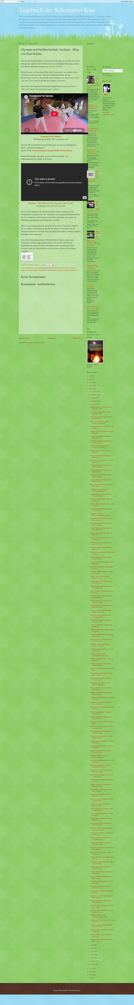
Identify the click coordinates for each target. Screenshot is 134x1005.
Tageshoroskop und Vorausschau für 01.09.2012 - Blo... (100, 408)
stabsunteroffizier (52, 270)
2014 (90, 382)
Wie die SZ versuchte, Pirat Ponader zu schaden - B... (101, 538)
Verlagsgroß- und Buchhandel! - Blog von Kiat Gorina (92, 106)
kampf (59, 268)
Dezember (94, 391)
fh (47, 268)
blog (32, 268)
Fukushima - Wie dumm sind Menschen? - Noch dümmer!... (102, 848)
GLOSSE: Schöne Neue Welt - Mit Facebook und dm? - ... (100, 616)
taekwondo (66, 270)
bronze (36, 268)
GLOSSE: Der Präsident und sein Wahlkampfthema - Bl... (100, 766)
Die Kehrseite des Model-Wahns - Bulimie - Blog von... (102, 698)
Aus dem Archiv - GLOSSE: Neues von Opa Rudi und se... (101, 911)
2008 (90, 978)
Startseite (51, 338)
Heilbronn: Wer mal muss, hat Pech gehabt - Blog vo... (102, 553)
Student (60, 270)
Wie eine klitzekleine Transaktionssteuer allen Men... (102, 563)
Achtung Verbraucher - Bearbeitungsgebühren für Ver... (100, 514)
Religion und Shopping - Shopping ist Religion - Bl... (101, 713)
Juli (92, 945)
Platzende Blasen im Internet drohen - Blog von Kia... (101, 877)
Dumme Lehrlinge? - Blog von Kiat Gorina (93, 307)
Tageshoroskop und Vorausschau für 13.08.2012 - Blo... (100, 718)
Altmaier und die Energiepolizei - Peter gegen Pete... (101, 882)
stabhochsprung (42, 270)
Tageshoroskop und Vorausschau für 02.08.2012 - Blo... (100, 926)
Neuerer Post (24, 338)
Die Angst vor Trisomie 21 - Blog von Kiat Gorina (101, 500)
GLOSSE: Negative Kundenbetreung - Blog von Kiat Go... (101, 597)
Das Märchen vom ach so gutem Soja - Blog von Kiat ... (101, 790)
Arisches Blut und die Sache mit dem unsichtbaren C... (101, 471)
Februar (93, 961)
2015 (90, 379)
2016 (90, 376)
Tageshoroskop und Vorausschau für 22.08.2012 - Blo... (100, 558)
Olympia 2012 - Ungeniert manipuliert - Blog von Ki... (102, 940)
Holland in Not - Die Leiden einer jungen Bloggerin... (102, 432)
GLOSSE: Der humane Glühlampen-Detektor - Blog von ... (101, 611)
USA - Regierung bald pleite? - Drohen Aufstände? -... (101, 814)
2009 (90, 975)
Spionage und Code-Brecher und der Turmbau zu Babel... (101, 606)
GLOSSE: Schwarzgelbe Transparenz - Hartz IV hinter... (101, 524)
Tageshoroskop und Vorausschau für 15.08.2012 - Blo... (100, 679)
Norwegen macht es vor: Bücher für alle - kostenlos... (102, 427)
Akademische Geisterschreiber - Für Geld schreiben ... (102, 761)
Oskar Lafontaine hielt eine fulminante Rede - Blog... (101, 485)
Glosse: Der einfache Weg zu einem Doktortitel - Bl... (100, 413)
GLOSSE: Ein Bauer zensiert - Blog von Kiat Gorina (102, 650)
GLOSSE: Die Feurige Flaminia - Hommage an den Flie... (100, 446)
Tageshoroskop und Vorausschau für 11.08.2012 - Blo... (100, 751)
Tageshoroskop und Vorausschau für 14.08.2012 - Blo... (100, 703)
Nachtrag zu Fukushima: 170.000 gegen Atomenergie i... (101, 834)
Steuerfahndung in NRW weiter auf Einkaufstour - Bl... (100, 795)
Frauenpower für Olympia (51, 136)
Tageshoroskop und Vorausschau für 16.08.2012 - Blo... (100, 640)
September (94, 401)
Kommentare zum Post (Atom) (35, 343)
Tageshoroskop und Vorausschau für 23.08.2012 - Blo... (100, 543)
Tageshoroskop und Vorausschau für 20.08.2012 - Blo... (100, 601)
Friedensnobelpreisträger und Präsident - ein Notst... (102, 780)
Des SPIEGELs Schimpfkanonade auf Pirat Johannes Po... (101, 587)
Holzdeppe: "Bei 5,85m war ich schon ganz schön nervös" (51, 203)
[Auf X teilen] (51, 265)
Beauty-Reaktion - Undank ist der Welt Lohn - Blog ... (101, 906)
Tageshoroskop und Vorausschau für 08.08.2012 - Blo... (100, 805)
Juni (92, 948)
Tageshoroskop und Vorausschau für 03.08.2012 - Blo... (100, 901)
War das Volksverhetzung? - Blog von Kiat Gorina (101, 534)
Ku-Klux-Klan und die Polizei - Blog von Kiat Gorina (102, 930)
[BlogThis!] (49, 265)
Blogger (78, 990)
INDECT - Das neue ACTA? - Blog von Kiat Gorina (101, 659)
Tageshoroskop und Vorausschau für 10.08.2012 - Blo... (100, 771)
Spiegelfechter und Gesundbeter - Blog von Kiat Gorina (101, 809)
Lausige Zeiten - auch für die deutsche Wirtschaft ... (101, 819)
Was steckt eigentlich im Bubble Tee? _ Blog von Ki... (101, 548)
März (92, 958)
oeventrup (72, 268)
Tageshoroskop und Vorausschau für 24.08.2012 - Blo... (100, 529)
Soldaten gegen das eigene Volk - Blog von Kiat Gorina (101, 737)
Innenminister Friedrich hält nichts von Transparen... (101, 872)
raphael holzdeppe (31, 270)
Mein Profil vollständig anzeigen (109, 113)
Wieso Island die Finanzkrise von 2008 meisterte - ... (101, 461)
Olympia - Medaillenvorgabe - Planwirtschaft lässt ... (99, 756)
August (93, 404)
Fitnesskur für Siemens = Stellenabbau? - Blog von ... (102, 567)
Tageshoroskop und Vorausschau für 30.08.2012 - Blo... (100, 437)
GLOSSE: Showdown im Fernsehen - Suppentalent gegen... (101, 829)
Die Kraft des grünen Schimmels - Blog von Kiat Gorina (101, 863)
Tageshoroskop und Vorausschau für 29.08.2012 (100, 451)
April (92, 955)
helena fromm (52, 268)
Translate (109, 75)
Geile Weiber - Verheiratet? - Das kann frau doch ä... (101, 892)
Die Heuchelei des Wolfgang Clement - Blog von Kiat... (101, 674)
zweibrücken (73, 270)
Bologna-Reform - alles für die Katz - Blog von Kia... (101, 688)
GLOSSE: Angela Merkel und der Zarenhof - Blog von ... (100, 645)
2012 (90, 389)
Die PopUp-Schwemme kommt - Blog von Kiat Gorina (101, 776)
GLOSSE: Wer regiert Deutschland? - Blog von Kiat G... (101, 476)
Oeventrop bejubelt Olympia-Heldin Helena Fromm (52, 150)
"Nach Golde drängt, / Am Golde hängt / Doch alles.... (102, 858)
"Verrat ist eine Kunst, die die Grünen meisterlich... (101, 626)
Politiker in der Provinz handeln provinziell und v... (99, 577)
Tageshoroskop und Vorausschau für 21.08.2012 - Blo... (100, 582)
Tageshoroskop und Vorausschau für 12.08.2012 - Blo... (100, 732)
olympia (23, 270)
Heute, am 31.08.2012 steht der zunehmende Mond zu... (99, 422)
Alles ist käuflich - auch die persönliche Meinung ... (101, 592)
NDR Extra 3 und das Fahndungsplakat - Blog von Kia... (102, 897)
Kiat (106, 95)
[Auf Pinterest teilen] (55, 265)
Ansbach (28, 268)
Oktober (93, 398)
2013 (90, 386)
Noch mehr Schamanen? (90, 286)
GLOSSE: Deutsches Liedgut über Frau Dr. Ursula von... (101, 442)
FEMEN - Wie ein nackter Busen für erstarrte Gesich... (100, 693)
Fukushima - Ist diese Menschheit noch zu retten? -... (102, 722)
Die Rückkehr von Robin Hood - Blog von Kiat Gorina (102, 742)
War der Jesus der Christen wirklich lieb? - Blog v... (102, 669)
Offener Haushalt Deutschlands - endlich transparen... (102, 630)
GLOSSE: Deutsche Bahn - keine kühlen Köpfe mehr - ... (102, 635)
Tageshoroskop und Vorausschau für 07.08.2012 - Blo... (100, 824)
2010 (90, 972)
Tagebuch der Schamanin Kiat (57, 9)
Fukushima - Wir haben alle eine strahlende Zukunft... (99, 684)
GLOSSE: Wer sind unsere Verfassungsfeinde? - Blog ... (99, 916)
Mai (92, 951)
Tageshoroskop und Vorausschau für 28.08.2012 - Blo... (100, 466)
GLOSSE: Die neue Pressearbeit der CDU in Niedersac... (102, 708)
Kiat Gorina (65, 268)
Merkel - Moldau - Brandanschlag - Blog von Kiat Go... (102, 505)
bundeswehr (42, 268)
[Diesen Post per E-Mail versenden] (47, 265)
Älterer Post (78, 338)
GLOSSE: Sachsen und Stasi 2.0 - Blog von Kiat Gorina (101, 800)
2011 (90, 968)
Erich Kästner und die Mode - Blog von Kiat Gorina (101, 747)
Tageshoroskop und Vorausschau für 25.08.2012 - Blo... (100, 509)
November (94, 395)
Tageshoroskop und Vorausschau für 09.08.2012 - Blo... (100, 785)
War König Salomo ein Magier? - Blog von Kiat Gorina (92, 130)
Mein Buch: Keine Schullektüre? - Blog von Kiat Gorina (93, 267)
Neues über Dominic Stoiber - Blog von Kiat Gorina (101, 853)
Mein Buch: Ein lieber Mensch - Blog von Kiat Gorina (93, 151)
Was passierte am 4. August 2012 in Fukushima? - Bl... (100, 838)
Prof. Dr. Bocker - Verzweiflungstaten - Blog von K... (101, 935)
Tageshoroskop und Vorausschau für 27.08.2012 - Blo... (100, 480)
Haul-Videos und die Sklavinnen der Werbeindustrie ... (100, 417)
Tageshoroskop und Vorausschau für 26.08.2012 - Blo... (100, 495)
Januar (93, 964)
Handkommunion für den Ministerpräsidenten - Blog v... (100, 655)
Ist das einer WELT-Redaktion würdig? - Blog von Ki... (102, 572)
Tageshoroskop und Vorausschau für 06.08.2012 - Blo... (100, 843)
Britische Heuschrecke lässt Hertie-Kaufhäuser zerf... (100, 456)
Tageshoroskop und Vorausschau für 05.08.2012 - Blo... (100, 868)
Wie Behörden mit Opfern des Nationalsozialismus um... (99, 490)
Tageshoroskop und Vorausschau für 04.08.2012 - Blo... (100, 887)
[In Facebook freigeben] (53, 265)
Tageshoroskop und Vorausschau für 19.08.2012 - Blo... (100, 621)
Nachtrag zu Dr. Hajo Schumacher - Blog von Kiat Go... (102, 921)
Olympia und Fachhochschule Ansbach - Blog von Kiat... (102, 519)
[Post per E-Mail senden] (43, 265)
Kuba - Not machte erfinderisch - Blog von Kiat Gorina (101, 727)
